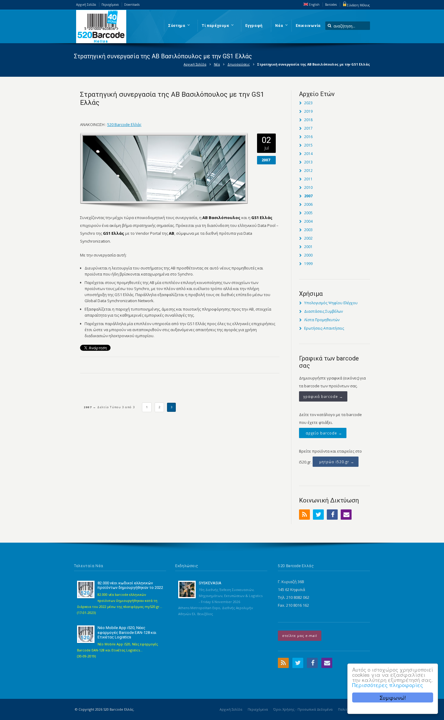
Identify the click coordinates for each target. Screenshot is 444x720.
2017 (308, 128)
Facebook (332, 514)
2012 (308, 170)
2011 (308, 179)
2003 (308, 229)
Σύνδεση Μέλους (358, 5)
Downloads (132, 4)
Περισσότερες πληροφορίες (387, 685)
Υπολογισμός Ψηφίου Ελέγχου (331, 302)
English (314, 4)
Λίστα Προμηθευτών (321, 319)
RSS (304, 514)
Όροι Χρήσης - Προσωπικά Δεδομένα (303, 709)
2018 (308, 119)
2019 (308, 111)
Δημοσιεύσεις (238, 64)
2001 (308, 246)
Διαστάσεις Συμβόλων (323, 311)
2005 (308, 212)
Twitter (318, 514)
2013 (308, 162)
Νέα (217, 64)
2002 (308, 238)
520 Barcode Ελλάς (124, 124)
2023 (308, 102)
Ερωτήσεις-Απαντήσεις (324, 328)
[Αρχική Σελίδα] (101, 26)
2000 (308, 255)
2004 (308, 221)
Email (346, 514)
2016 (308, 136)
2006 (308, 204)
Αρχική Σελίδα (86, 4)
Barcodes (331, 4)
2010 (308, 187)
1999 (308, 263)
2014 (308, 153)
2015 (308, 145)
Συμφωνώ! (393, 697)
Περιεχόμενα (110, 4)
